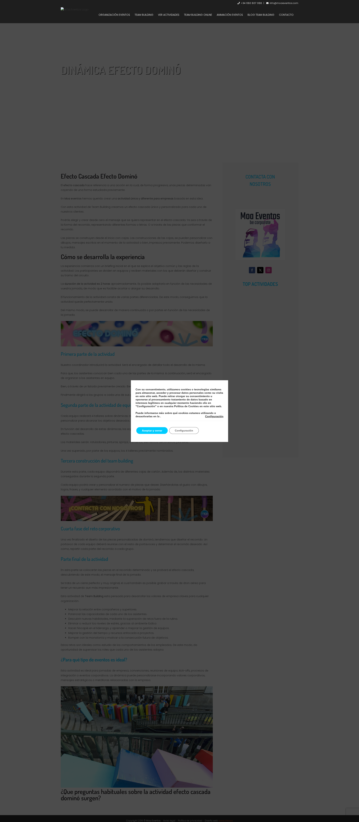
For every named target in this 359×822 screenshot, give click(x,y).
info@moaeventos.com (284, 3)
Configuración (214, 416)
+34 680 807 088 (251, 3)
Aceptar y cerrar (152, 430)
